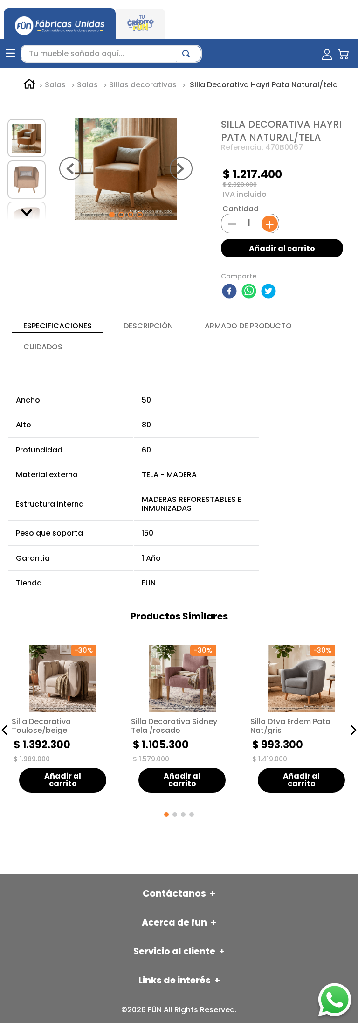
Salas (55, 85)
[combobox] (111, 54)
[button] (4, 730)
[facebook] (231, 292)
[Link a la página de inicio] (29, 85)
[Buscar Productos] (187, 54)
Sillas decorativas (143, 85)
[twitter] (270, 292)
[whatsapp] (250, 292)
